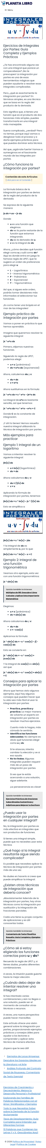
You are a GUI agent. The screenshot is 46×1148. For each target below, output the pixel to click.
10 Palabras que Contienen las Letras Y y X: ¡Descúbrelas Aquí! (20, 1131)
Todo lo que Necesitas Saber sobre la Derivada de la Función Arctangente (21, 1111)
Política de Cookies (26, 1144)
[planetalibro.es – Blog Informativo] (16, 3)
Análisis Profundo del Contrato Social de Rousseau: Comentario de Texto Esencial (22, 1072)
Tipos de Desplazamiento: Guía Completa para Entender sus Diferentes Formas (20, 1122)
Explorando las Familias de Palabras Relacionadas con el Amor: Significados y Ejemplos (20, 1101)
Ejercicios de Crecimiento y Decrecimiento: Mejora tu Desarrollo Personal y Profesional (22, 1090)
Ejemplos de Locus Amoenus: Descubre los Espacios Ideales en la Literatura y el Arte (22, 1060)
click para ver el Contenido (19, 180)
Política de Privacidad (23, 1141)
